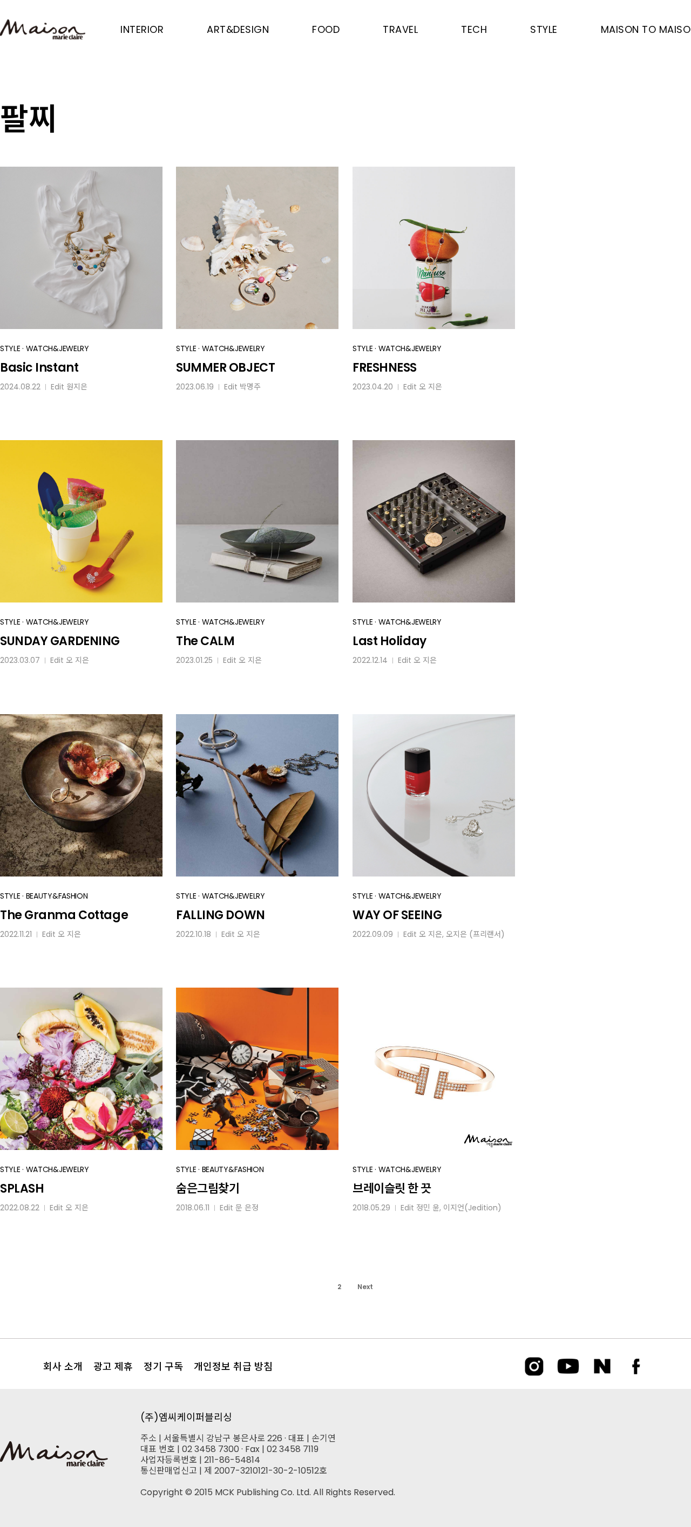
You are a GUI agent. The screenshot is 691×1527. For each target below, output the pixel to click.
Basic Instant (39, 367)
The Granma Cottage (64, 915)
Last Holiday (389, 641)
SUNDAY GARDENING (60, 641)
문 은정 (247, 1207)
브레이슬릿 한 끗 (392, 1188)
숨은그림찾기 (207, 1188)
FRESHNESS (385, 367)
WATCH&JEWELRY (57, 348)
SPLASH (22, 1188)
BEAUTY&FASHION (57, 896)
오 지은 (430, 386)
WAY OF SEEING (397, 915)
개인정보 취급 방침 (233, 1366)
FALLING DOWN (220, 915)
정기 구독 (163, 1366)
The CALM (205, 641)
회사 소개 (63, 1366)
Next (365, 1286)
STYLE (10, 348)
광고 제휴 (113, 1366)
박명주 (250, 386)
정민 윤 (427, 1207)
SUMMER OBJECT (225, 367)
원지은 (76, 386)
